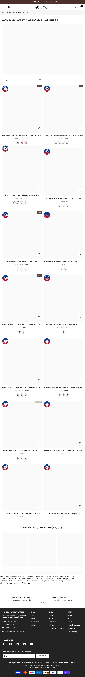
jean (25, 142)
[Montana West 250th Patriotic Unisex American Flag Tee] (22, 298)
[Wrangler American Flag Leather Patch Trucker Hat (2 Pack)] (63, 424)
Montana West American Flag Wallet (21, 261)
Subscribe (42, 656)
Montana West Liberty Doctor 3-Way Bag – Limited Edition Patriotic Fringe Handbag (63, 324)
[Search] (9, 7)
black (17, 142)
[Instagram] (10, 644)
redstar (63, 332)
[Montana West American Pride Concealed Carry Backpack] (63, 361)
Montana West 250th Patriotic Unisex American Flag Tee (21, 324)
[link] (15, 569)
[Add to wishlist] (39, 128)
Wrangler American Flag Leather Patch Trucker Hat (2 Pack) (63, 451)
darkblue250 (17, 202)
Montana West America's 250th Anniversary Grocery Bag (22, 195)
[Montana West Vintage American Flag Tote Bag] (22, 109)
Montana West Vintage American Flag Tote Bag (21, 135)
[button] (39, 80)
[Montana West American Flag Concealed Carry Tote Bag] (22, 361)
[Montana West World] (42, 49)
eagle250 (21, 202)
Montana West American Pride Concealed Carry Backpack (63, 387)
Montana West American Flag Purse (17, 12)
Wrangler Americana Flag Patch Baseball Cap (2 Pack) (21, 514)
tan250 (25, 202)
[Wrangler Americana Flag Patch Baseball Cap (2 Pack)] (22, 487)
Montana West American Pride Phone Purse (63, 198)
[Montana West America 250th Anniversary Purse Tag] (63, 235)
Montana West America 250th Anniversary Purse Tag (63, 261)
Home (2, 12)
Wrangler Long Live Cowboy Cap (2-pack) (63, 514)
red (21, 142)
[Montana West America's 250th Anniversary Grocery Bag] (22, 169)
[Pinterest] (17, 644)
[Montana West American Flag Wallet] (22, 235)
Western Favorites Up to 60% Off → (48, 2)
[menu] (3, 7)
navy (63, 142)
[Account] (75, 7)
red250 (14, 202)
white (23, 332)
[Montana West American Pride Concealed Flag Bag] (22, 424)
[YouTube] (31, 644)
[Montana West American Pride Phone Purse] (63, 172)
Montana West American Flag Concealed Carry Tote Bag (21, 387)
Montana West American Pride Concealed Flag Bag (21, 451)
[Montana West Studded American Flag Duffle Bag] (63, 109)
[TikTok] (24, 644)
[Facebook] (3, 644)
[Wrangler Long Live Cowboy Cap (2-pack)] (63, 487)
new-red (59, 142)
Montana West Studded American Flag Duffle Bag (63, 135)
